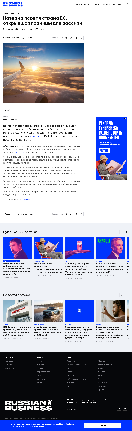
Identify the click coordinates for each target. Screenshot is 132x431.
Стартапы (102, 382)
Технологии (103, 386)
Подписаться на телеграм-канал (20, 214)
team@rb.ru (72, 409)
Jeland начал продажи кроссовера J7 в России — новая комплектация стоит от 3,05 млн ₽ (48, 331)
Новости (78, 4)
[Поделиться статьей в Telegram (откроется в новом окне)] (66, 38)
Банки (69, 368)
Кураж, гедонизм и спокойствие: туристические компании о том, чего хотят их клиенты (48, 268)
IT (68, 390)
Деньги (101, 368)
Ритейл (101, 375)
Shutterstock (28, 199)
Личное (101, 372)
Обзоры (106, 4)
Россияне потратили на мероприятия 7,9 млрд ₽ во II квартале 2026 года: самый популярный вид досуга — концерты (78, 332)
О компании (10, 364)
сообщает (37, 136)
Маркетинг (103, 361)
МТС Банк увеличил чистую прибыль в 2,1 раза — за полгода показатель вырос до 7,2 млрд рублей (17, 331)
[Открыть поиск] (127, 4)
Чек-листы (41, 379)
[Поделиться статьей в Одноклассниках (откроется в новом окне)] (76, 38)
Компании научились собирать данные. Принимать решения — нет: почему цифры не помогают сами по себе (17, 269)
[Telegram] (119, 408)
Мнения (97, 4)
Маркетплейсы (105, 364)
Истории (88, 4)
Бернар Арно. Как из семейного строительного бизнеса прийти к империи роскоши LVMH (109, 268)
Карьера (71, 375)
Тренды (101, 390)
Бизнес (70, 372)
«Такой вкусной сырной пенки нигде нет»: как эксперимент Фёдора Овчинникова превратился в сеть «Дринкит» (78, 269)
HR (68, 386)
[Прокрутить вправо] (127, 232)
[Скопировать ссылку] (81, 38)
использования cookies (52, 424)
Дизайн (70, 382)
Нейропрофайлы (43, 372)
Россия (15, 13)
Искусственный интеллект (79, 364)
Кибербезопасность (76, 379)
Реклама (71, 361)
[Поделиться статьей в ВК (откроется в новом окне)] (71, 38)
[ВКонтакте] (125, 408)
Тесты (39, 382)
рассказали (20, 152)
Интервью (117, 4)
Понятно (102, 425)
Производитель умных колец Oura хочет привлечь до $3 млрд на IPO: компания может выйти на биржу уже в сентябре (110, 332)
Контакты (9, 368)
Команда (9, 361)
